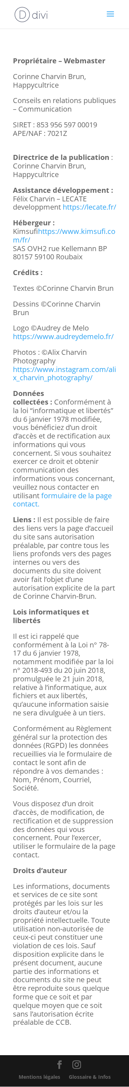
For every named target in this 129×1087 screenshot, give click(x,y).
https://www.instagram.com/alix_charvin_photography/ (64, 373)
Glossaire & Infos (90, 1076)
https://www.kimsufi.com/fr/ (64, 235)
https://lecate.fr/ (89, 207)
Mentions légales (39, 1076)
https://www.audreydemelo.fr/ (63, 336)
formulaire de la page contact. (62, 500)
